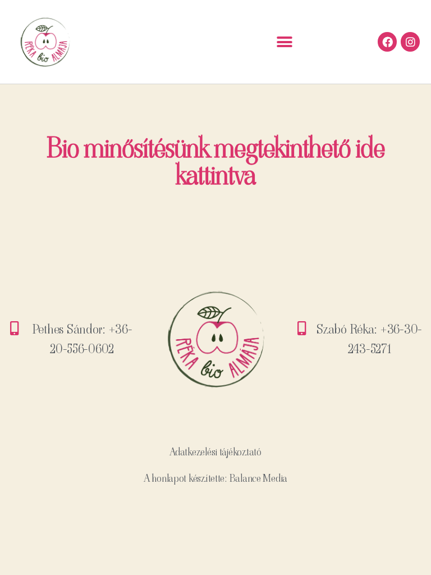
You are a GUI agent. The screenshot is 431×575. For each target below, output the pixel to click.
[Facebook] (387, 41)
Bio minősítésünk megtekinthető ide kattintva (215, 161)
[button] (284, 41)
